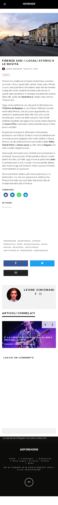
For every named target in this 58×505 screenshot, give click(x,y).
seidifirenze (26, 251)
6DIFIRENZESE (10, 241)
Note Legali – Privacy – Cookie (31, 461)
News (31, 463)
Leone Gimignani (14, 69)
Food (20, 244)
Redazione (45, 459)
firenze (36, 241)
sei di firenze (32, 247)
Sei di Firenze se (12, 251)
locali (45, 244)
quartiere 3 (19, 247)
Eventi (6, 75)
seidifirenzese (41, 251)
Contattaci (27, 459)
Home (12, 459)
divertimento (25, 241)
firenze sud (10, 244)
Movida (8, 247)
